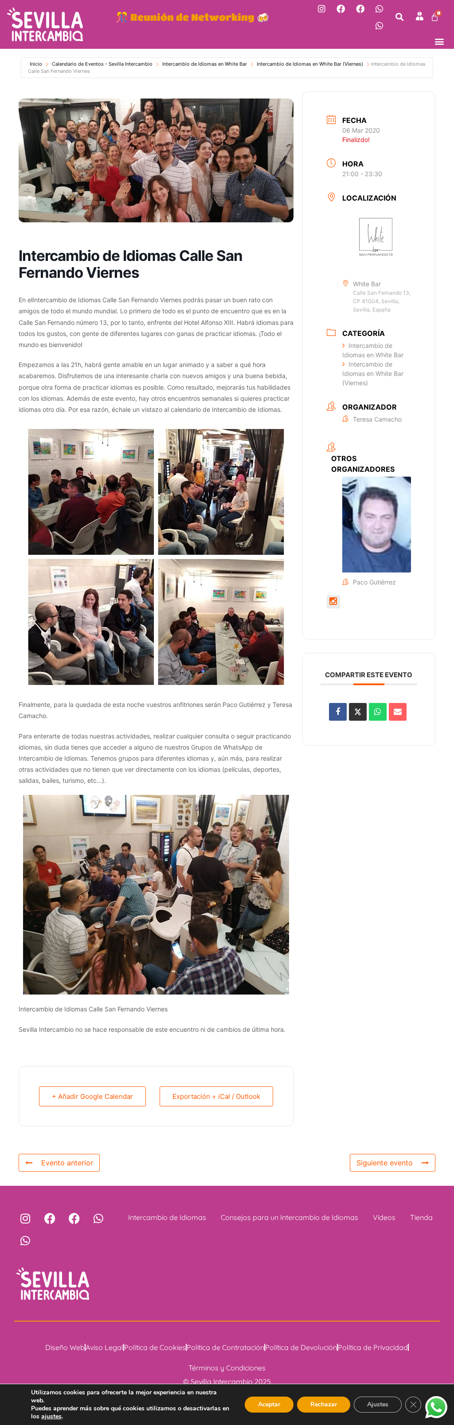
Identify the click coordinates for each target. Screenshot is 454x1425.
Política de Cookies (155, 1347)
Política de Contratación (225, 1347)
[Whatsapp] (379, 8)
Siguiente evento (384, 1162)
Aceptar (269, 1404)
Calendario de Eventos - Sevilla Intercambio (102, 64)
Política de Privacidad (373, 1347)
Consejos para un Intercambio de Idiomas (289, 1217)
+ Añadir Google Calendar (92, 1096)
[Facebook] (340, 8)
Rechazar (323, 1404)
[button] (399, 17)
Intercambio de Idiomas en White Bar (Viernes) (310, 64)
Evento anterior (67, 1162)
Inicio (36, 64)
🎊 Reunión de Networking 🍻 (192, 17)
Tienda (421, 1217)
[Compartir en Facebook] (338, 712)
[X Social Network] (358, 712)
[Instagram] (321, 8)
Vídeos (384, 1217)
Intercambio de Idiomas (167, 1217)
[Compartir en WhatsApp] (378, 712)
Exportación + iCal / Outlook (216, 1096)
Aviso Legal (104, 1347)
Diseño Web (65, 1347)
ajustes (51, 1417)
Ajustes (377, 1404)
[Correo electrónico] (398, 712)
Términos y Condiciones (227, 1367)
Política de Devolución (301, 1347)
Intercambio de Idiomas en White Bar (204, 64)
